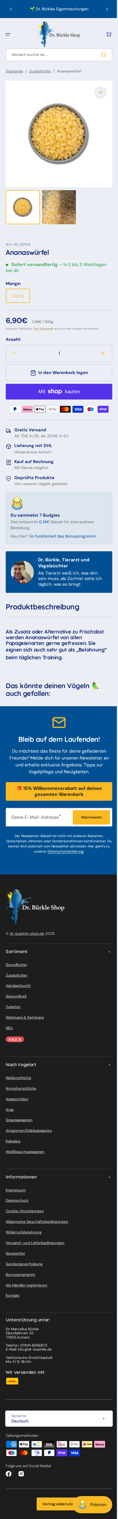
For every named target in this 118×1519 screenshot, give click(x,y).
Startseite (14, 71)
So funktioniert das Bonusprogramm (63, 530)
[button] (8, 34)
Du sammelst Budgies (35, 509)
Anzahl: (13, 334)
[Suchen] (100, 54)
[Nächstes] (103, 9)
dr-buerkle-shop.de (27, 933)
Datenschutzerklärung (66, 851)
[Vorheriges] (11, 9)
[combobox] (57, 54)
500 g (21, 292)
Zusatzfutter (40, 71)
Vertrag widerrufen (57, 1504)
